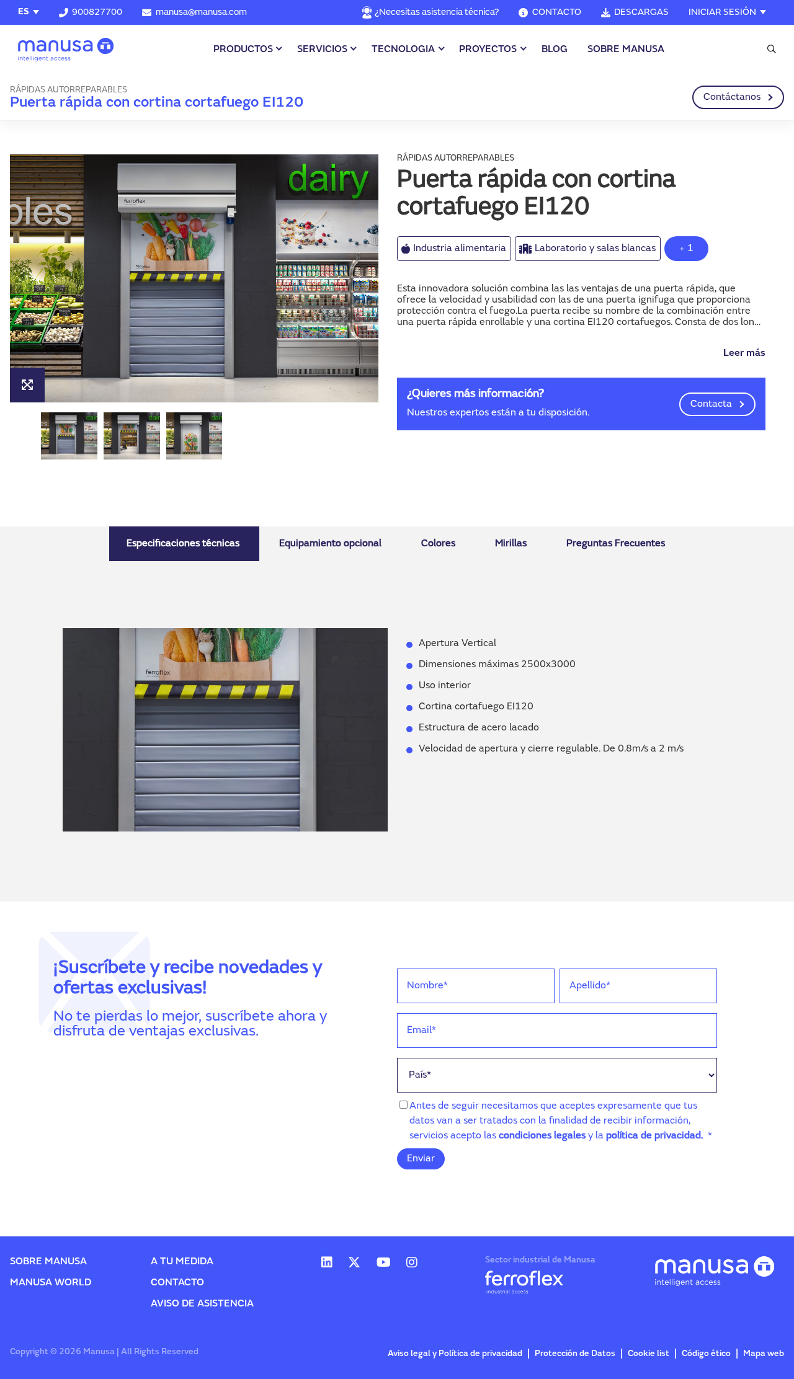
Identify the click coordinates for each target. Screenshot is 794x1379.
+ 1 (686, 249)
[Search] (770, 49)
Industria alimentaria (459, 249)
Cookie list (648, 1354)
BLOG (555, 50)
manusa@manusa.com (201, 12)
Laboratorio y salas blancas (595, 249)
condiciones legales (542, 1136)
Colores (438, 544)
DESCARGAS (641, 12)
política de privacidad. (654, 1136)
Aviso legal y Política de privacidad (455, 1354)
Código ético (706, 1354)
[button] (286, 278)
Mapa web (763, 1354)
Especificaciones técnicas (183, 544)
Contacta (711, 404)
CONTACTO (556, 12)
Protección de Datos (575, 1354)
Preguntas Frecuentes (615, 544)
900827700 (97, 12)
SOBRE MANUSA (625, 50)
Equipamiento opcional (330, 544)
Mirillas (511, 544)
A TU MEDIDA (182, 1262)
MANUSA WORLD (50, 1283)
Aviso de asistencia (202, 1304)
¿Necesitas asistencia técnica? (437, 12)
